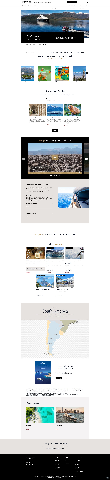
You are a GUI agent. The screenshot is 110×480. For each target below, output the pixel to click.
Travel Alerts (57, 464)
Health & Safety (57, 463)
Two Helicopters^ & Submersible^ (31, 213)
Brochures (24, 5)
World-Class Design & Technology (31, 206)
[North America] (70, 415)
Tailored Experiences (29, 210)
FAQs (56, 461)
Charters (76, 461)
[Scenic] (55, 8)
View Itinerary (28, 272)
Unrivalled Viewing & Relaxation (31, 203)
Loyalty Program (36, 5)
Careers (76, 463)
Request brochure (66, 378)
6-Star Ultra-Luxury (29, 195)
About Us (76, 459)
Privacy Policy (77, 468)
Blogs (66, 460)
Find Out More (28, 216)
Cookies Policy (77, 470)
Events (30, 5)
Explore (27, 429)
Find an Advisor (57, 468)
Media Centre (77, 464)
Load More (54, 130)
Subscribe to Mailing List (69, 461)
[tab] (49, 100)
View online (58, 378)
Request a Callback (68, 463)
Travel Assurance (57, 467)
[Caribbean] (40, 415)
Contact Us (56, 459)
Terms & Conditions (78, 467)
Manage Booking (72, 5)
